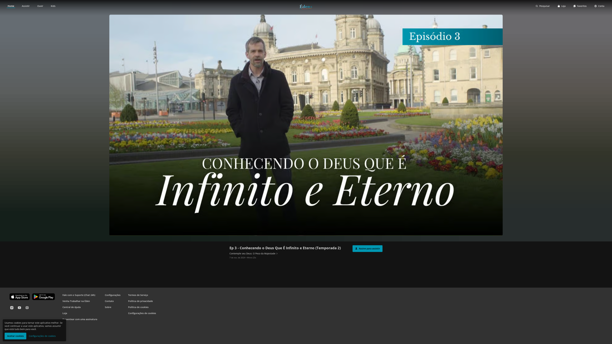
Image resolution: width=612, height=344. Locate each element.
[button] (367, 248)
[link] (11, 6)
